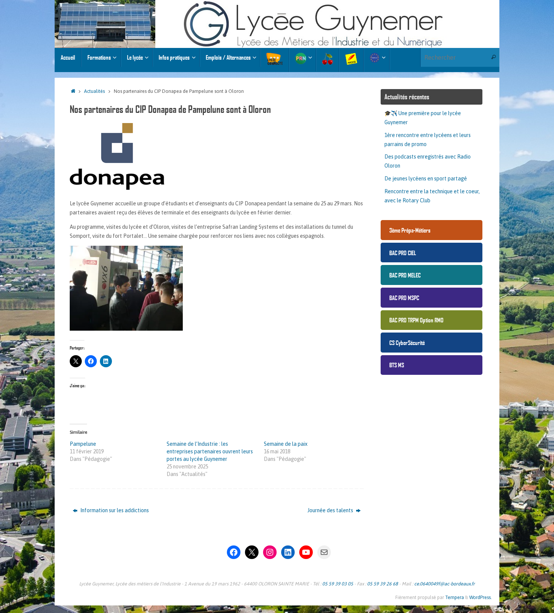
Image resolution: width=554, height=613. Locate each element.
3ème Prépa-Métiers (409, 230)
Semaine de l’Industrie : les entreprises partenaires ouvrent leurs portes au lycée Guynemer (210, 451)
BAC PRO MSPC (404, 297)
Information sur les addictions (114, 510)
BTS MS (396, 364)
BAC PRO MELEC (405, 275)
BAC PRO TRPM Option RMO (416, 319)
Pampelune (83, 444)
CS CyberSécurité (407, 342)
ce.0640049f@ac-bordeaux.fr (444, 584)
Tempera (454, 597)
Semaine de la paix (286, 444)
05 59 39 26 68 (382, 584)
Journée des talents (331, 510)
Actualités (94, 91)
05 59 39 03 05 (337, 584)
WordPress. (480, 597)
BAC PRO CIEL (402, 252)
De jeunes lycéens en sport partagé (425, 179)
